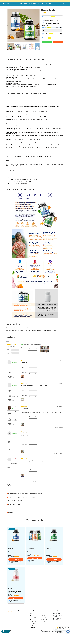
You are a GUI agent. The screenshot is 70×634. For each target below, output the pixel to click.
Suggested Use (20, 55)
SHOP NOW (16, 559)
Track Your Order (44, 617)
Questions (13, 340)
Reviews (24, 55)
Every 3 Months (46, 33)
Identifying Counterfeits (45, 619)
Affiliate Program (33, 617)
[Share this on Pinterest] (47, 48)
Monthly (45, 27)
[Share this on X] (42, 48)
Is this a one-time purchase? (14, 504)
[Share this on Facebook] (45, 48)
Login (64, 3)
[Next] (39, 25)
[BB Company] (5, 3)
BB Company (12, 630)
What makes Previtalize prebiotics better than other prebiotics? (21, 497)
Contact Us (43, 613)
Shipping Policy (32, 627)
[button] (21, 3)
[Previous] (7, 25)
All (18, 613)
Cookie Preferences (44, 621)
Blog (30, 615)
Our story (31, 613)
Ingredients (15, 55)
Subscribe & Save (46, 16)
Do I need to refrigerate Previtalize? (15, 500)
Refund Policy (32, 625)
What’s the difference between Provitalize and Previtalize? (20, 489)
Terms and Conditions (33, 621)
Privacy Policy (32, 623)
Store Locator (32, 619)
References (10, 512)
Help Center (43, 615)
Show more (34, 481)
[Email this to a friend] (50, 48)
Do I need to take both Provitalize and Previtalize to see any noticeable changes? (25, 493)
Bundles (19, 615)
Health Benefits (10, 55)
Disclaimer (10, 508)
